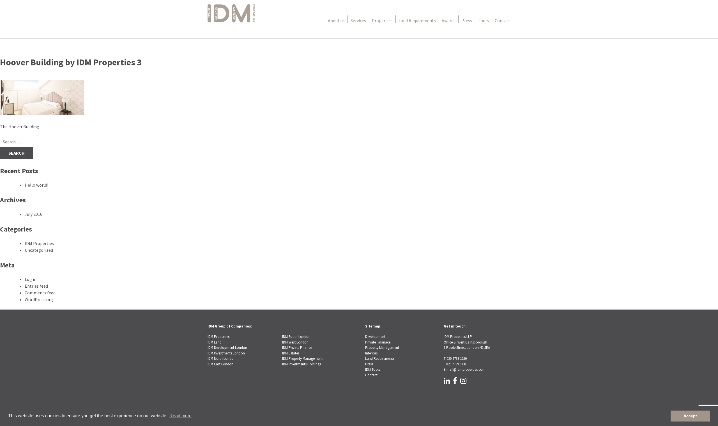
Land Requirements (417, 20)
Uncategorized (39, 250)
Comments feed (40, 293)
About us (336, 20)
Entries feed (36, 286)
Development (375, 336)
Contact (502, 20)
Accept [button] (690, 416)
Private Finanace (377, 342)
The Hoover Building (19, 126)
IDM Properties (39, 243)
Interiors (371, 353)
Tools (483, 20)
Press (466, 20)
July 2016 (33, 214)
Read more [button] (180, 415)
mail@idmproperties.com (466, 369)
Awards (448, 20)
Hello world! (36, 185)
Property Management (382, 347)
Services (358, 20)
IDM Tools (372, 369)
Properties (382, 20)
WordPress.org (39, 299)
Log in (30, 279)
